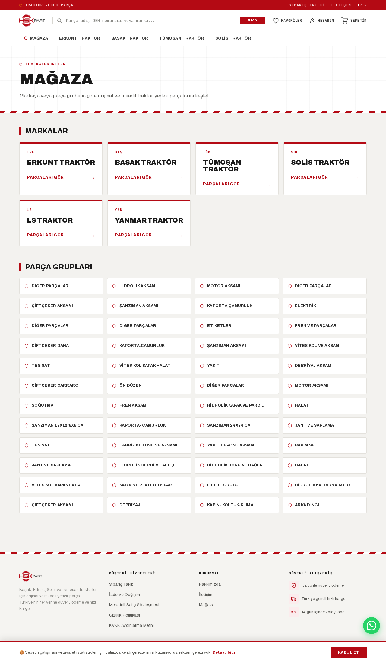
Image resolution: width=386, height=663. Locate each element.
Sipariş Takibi (306, 5)
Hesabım (326, 20)
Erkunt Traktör (79, 38)
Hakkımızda (210, 584)
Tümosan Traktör (181, 38)
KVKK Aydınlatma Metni (131, 625)
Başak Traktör (129, 38)
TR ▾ (362, 5)
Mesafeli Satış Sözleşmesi (134, 604)
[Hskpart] (32, 20)
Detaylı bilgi (224, 652)
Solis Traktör (233, 38)
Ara (253, 20)
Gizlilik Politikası (124, 615)
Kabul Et (348, 652)
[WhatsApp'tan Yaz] (371, 625)
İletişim (341, 5)
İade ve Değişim (124, 594)
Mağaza (36, 38)
